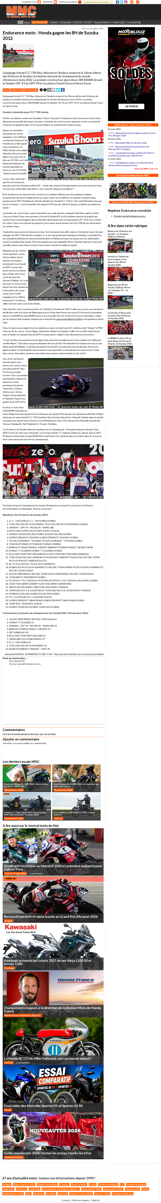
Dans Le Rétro (79, 1184)
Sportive (62, 1193)
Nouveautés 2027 (113, 1189)
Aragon (8, 920)
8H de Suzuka (30, 89)
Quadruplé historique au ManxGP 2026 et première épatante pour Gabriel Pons (131, 154)
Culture (9, 1062)
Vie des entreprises (122, 1193)
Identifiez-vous (10, 743)
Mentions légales (80, 1200)
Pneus (145, 1189)
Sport (6, 89)
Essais (8, 1110)
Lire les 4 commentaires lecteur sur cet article (29, 734)
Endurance (16, 89)
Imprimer (49, 90)
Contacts (66, 1200)
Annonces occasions (68, 2)
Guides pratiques (14, 1157)
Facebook (117, 2)
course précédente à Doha (69, 319)
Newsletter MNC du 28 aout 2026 (131, 143)
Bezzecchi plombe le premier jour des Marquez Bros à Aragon (129, 147)
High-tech (8, 1189)
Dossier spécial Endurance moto (25, 664)
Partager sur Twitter (58, 90)
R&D (28, 1193)
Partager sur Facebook (63, 90)
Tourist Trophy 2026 (15, 873)
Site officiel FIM (17, 661)
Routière (51, 1193)
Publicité (95, 1200)
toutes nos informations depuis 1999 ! (67, 1178)
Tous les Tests (102, 1193)
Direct (137, 2)
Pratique (9, 968)
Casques (64, 1184)
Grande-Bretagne (136, 1184)
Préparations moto (13, 1193)
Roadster (39, 1193)
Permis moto (132, 1189)
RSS (131, 2)
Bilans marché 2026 (24, 1184)
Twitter (121, 2)
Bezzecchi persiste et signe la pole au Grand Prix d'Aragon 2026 (131, 134)
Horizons (22, 1189)
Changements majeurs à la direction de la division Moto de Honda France (130, 163)
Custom (58, 818)
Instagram (125, 2)
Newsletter (48, 2)
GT (122, 1184)
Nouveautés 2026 (14, 790)
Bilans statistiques (47, 1184)
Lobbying (34, 1189)
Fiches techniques (108, 1184)
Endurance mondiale (136, 210)
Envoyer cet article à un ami (53, 90)
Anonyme (39, 2)
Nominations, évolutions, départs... (23, 1015)
